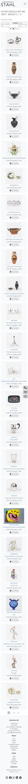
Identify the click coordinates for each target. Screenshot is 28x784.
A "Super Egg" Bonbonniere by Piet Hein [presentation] (14, 498)
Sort (16, 28)
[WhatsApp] (14, 778)
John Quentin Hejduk (14, 525)
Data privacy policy (14, 746)
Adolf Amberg (14, 320)
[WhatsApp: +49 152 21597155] (25, 396)
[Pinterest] (20, 778)
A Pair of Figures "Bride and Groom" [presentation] (14, 323)
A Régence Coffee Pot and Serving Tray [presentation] (14, 50)
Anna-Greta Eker (14, 349)
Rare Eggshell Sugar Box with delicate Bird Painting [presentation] (14, 158)
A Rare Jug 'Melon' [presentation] (14, 440)
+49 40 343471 (19, 727)
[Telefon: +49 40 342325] (25, 388)
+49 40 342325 (12, 727)
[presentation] (14, 40)
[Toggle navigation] (25, 3)
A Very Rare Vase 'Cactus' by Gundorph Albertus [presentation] (14, 469)
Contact (14, 739)
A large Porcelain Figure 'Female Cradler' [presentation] (14, 556)
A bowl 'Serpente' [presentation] (14, 410)
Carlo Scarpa (14, 408)
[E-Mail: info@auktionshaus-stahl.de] (25, 392)
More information (14, 55)
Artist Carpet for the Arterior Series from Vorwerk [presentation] (14, 527)
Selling (14, 756)
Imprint (14, 742)
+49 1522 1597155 (16, 731)
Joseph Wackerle (14, 554)
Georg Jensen (14, 437)
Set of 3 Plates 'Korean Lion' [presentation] (14, 212)
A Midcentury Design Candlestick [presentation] (14, 352)
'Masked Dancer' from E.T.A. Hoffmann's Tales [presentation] (14, 644)
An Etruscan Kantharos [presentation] (14, 104)
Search (15, 23)
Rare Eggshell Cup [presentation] (14, 185)
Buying (14, 758)
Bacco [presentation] (14, 615)
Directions (14, 741)
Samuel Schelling (14, 700)
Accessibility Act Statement (14, 744)
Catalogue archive (14, 762)
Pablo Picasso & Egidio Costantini (14, 612)
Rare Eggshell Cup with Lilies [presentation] (14, 702)
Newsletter (14, 750)
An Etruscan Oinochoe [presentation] (14, 131)
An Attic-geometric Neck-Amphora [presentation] (14, 77)
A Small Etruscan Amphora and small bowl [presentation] (14, 293)
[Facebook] (10, 778)
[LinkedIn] (17, 778)
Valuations (14, 760)
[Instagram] (7, 778)
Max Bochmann (14, 583)
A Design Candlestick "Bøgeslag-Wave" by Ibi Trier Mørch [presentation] (14, 381)
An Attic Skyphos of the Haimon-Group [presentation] (14, 239)
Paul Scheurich (14, 641)
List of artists (14, 764)
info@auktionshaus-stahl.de (15, 732)
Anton (14, 379)
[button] (10, 28)
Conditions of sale (14, 748)
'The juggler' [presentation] (14, 673)
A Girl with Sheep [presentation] (14, 585)
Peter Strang (14, 671)
